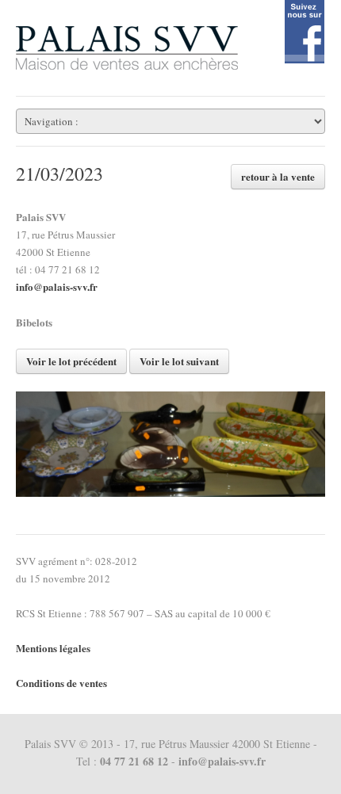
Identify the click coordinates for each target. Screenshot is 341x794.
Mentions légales (53, 647)
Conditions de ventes (61, 682)
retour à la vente (278, 176)
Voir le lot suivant (179, 360)
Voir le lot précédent (71, 360)
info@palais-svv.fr (57, 286)
